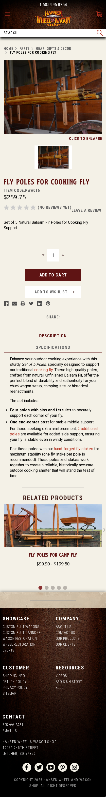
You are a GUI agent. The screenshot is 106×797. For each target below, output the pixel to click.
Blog (60, 688)
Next (104, 529)
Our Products (68, 638)
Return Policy (15, 682)
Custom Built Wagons (21, 627)
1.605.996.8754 (53, 4)
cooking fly (43, 369)
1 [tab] (41, 588)
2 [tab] (47, 588)
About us (63, 627)
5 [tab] (65, 588)
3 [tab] (53, 588)
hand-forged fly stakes (73, 448)
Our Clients (66, 644)
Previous (1, 529)
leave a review (86, 210)
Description (53, 335)
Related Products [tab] (53, 498)
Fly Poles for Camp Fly (53, 555)
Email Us (9, 731)
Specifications (53, 347)
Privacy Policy (15, 688)
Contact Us (65, 633)
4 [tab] (59, 588)
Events (9, 650)
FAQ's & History (69, 682)
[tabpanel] (53, 536)
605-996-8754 (12, 725)
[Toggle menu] (8, 14)
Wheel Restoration (19, 644)
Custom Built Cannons (22, 633)
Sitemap (10, 693)
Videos (61, 676)
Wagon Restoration (20, 638)
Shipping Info (14, 676)
